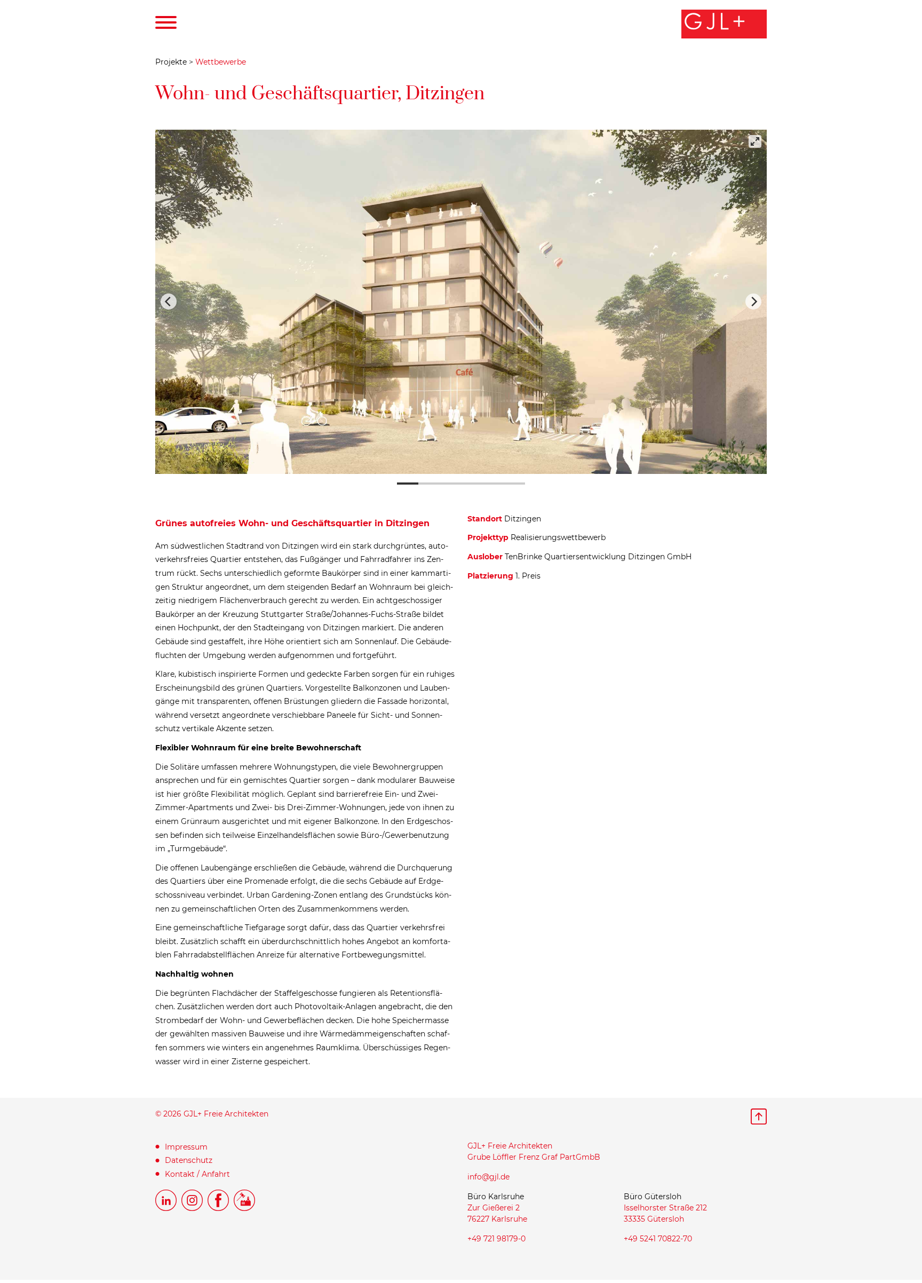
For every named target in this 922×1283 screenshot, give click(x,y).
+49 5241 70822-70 (658, 1239)
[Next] (753, 302)
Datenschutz (188, 1160)
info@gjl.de (488, 1177)
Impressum (186, 1147)
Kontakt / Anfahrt (197, 1174)
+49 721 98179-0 (496, 1239)
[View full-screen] (755, 141)
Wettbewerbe (220, 62)
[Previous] (169, 302)
